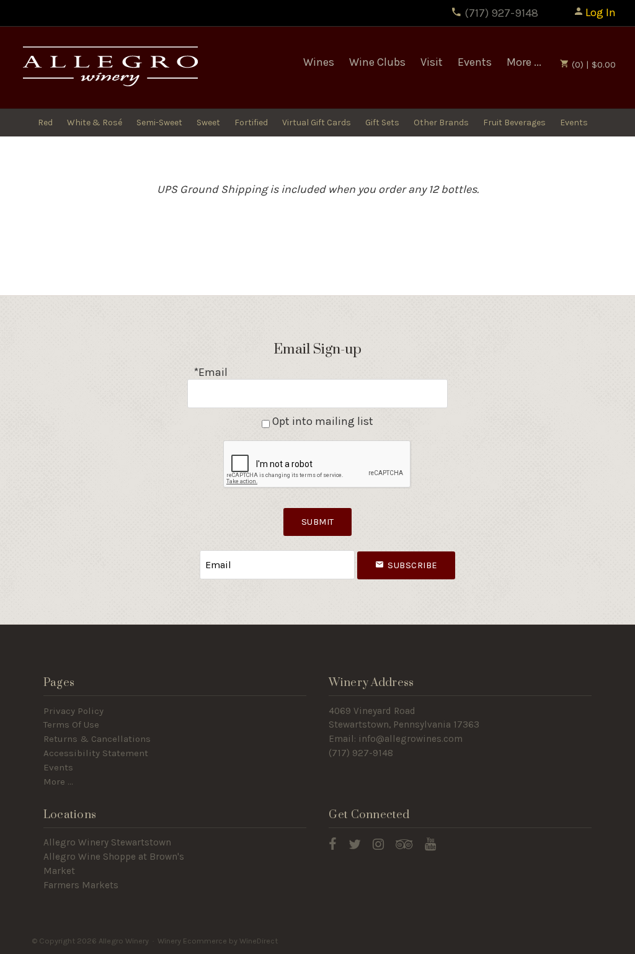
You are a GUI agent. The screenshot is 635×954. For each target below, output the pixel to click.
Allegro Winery (109, 67)
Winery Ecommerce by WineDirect (218, 940)
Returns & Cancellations (97, 738)
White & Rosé (94, 122)
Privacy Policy (73, 710)
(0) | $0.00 (592, 64)
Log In (600, 12)
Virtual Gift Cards (316, 122)
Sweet (208, 122)
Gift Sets (382, 122)
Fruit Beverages (514, 122)
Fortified (251, 122)
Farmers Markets (80, 885)
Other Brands (441, 122)
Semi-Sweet (159, 122)
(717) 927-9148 (500, 13)
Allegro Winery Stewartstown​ (107, 842)
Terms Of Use (71, 724)
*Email (210, 372)
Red (45, 122)
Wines (318, 62)
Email (188, 552)
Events (475, 62)
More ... (524, 62)
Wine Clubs (377, 62)
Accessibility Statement (95, 753)
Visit (431, 62)
